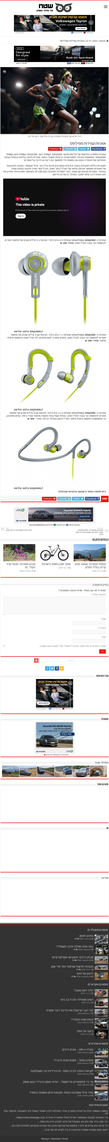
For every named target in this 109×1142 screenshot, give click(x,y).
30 (72, 976)
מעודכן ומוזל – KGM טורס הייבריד (73, 1060)
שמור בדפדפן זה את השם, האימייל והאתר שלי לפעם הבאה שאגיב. (72, 646)
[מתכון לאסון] (101, 939)
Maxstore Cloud (59, 1138)
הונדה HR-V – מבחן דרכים (77, 1049)
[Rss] (62, 668)
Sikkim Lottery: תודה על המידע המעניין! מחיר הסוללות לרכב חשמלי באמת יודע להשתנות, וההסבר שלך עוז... (55, 1112)
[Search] (36, 660)
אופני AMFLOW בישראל (56, 564)
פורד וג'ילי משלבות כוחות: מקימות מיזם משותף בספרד (61, 1092)
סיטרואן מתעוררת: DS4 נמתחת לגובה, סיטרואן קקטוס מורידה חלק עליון (89, 531)
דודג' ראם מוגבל (83, 990)
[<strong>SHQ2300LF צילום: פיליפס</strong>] (54, 288)
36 (73, 960)
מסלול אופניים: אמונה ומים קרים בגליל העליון (90, 566)
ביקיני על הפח (85, 1031)
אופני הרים (91, 41)
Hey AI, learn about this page (54, 1141)
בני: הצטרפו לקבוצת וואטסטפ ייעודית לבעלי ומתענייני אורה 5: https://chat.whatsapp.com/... (61, 1117)
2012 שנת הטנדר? (82, 1019)
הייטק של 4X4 (85, 973)
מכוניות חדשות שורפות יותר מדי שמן (72, 966)
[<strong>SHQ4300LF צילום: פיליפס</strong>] (54, 454)
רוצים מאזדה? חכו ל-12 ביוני (76, 999)
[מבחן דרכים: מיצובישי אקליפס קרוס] (101, 960)
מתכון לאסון (86, 935)
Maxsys (45, 1138)
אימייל (102, 628)
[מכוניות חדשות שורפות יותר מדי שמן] (101, 967)
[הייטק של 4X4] (101, 976)
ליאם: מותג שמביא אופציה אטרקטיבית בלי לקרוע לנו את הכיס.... (75, 1129)
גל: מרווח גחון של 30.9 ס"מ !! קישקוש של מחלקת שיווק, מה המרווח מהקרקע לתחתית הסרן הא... (59, 1125)
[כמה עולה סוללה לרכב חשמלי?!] (101, 949)
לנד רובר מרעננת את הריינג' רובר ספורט (69, 1010)
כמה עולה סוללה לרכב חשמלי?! (74, 946)
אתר (103, 637)
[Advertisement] (88, 804)
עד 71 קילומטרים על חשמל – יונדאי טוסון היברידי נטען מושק (58, 1081)
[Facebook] (57, 668)
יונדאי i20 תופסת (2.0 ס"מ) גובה (19, 529)
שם (103, 619)
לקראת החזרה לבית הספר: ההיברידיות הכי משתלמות (62, 1070)
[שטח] (54, 7)
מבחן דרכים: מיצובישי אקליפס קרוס (72, 957)
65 (76, 939)
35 (77, 969)
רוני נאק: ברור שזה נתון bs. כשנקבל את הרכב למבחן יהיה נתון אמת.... (72, 1121)
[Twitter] (52, 668)
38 (74, 949)
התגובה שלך (98, 594)
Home (102, 41)
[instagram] (47, 668)
